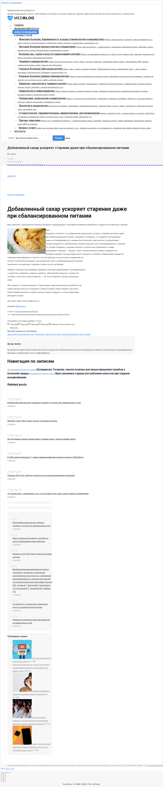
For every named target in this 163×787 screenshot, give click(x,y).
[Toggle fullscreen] (7, 772)
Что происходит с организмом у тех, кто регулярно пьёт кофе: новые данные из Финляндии (48, 493)
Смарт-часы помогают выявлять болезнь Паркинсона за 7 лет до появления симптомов (32, 747)
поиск (67, 138)
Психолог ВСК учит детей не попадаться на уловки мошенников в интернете (41, 475)
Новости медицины (15, 161)
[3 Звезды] (33, 324)
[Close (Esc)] (2, 772)
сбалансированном (47, 314)
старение (59, 314)
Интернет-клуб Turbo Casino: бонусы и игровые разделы (32, 421)
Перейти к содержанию (11, 3)
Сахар (38, 314)
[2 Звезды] (22, 324)
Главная (10, 158)
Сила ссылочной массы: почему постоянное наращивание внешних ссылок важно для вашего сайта (31, 668)
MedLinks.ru (21, 306)
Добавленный (21, 314)
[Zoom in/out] (10, 772)
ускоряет (66, 314)
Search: (12, 138)
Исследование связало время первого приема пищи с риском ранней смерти (41, 439)
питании (30, 314)
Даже (13, 314)
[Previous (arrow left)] (2, 778)
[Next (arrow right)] (5, 778)
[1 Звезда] (12, 324)
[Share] (5, 772)
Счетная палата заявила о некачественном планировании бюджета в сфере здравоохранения (30, 721)
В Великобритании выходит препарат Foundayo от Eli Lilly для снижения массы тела (44, 403)
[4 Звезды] (43, 324)
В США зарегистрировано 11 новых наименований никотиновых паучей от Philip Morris (45, 457)
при (34, 314)
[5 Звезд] (53, 324)
